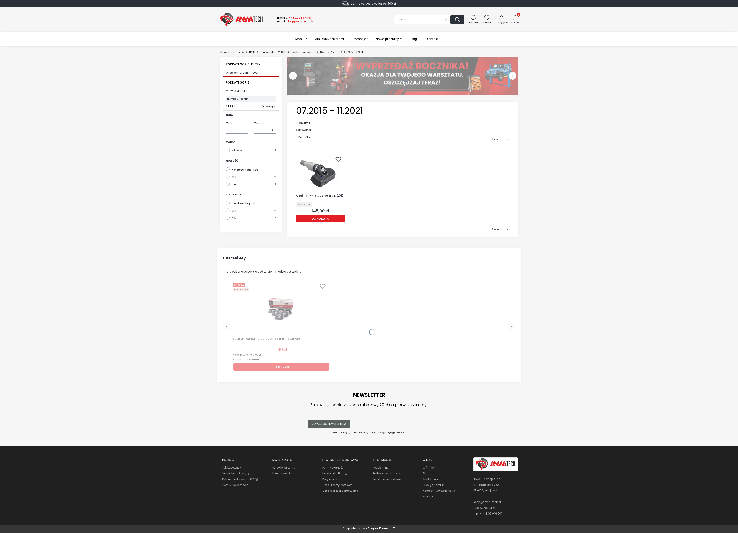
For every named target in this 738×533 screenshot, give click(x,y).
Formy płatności (333, 468)
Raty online (330, 479)
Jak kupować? (231, 468)
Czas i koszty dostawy (337, 485)
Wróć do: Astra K (239, 91)
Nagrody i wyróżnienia (437, 491)
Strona (495, 139)
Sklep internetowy (367, 528)
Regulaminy (380, 468)
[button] (457, 19)
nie (234, 184)
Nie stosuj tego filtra (245, 170)
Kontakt (428, 496)
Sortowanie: (304, 130)
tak (234, 177)
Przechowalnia (282, 473)
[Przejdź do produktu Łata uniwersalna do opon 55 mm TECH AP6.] (281, 308)
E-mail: (296, 21)
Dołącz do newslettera (329, 424)
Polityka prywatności (386, 473)
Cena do (259, 123)
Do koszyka (320, 218)
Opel (323, 52)
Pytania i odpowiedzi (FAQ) (240, 479)
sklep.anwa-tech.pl (232, 52)
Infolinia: (294, 18)
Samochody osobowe (301, 52)
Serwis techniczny (234, 473)
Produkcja (430, 479)
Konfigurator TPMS (271, 52)
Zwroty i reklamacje (235, 485)
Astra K (335, 52)
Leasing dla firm (333, 473)
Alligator (237, 150)
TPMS (252, 52)
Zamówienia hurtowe (387, 479)
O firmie (428, 468)
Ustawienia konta (283, 468)
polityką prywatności (395, 432)
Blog (425, 473)
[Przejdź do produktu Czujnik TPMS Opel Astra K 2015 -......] (320, 173)
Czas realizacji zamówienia (340, 491)
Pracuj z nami (432, 485)
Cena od (231, 123)
